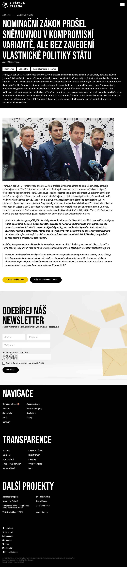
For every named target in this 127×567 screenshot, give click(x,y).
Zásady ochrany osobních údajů (13, 562)
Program (6, 408)
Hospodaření (8, 459)
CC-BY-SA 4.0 (16, 558)
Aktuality (6, 15)
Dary (30, 468)
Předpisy (32, 459)
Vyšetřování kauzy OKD (12, 512)
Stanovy (6, 450)
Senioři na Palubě (10, 501)
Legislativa (23, 69)
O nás (5, 417)
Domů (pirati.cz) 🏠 (11, 404)
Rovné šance (41, 501)
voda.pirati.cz (42, 512)
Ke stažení (31, 413)
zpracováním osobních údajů (31, 363)
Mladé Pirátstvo (43, 497)
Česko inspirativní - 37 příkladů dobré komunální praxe (15, 507)
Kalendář (6, 455)
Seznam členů (8, 468)
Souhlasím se (25, 363)
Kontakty (6, 422)
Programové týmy (34, 408)
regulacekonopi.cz (10, 497)
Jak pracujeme (33, 404)
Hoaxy (29, 417)
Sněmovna (9, 69)
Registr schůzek (35, 450)
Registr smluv (34, 455)
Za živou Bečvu (43, 506)
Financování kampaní (11, 464)
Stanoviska (7, 413)
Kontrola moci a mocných (44, 69)
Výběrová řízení (35, 464)
